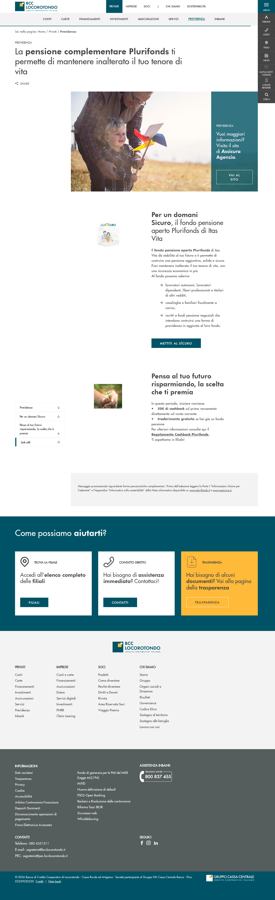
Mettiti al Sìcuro (176, 343)
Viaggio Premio (108, 710)
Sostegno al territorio (154, 714)
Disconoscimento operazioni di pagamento (36, 816)
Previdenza (22, 710)
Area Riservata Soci (111, 704)
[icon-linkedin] (156, 843)
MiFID (81, 783)
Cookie (19, 790)
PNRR (60, 710)
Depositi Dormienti (27, 808)
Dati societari (24, 772)
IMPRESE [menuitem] (131, 6)
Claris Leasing (66, 715)
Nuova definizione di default (96, 789)
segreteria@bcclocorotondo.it (45, 849)
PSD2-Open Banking (105, 795)
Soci (101, 666)
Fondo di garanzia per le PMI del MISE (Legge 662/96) (104, 775)
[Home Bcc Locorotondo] (36, 6)
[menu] (157, 6)
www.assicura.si (222, 490)
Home (41, 31)
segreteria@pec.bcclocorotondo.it (45, 855)
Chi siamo (148, 666)
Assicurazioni (24, 698)
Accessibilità (23, 796)
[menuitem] (47, 19)
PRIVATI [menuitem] (114, 6)
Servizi (19, 704)
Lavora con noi (150, 726)
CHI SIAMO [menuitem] (173, 6)
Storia (144, 674)
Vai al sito (241, 177)
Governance (148, 703)
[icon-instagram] (148, 843)
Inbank (19, 715)
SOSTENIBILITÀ (196, 6)
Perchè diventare (109, 686)
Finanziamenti (24, 686)
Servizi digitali (66, 698)
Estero (61, 692)
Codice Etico (148, 709)
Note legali (54, 881)
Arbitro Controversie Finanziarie (43, 802)
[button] (266, 6)
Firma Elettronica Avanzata (33, 824)
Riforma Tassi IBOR (90, 807)
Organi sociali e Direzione (150, 688)
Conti (18, 674)
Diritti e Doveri (108, 692)
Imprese (62, 666)
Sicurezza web (87, 813)
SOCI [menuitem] (147, 6)
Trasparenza (23, 778)
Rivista (102, 698)
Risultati (145, 697)
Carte (18, 680)
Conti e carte (65, 674)
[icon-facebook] (142, 843)
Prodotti (103, 674)
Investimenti (23, 692)
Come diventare (108, 680)
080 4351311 (39, 843)
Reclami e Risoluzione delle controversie (103, 801)
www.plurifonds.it (199, 490)
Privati (53, 31)
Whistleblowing (87, 818)
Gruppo (145, 680)
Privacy (20, 784)
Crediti (39, 881)
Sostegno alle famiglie (154, 720)
